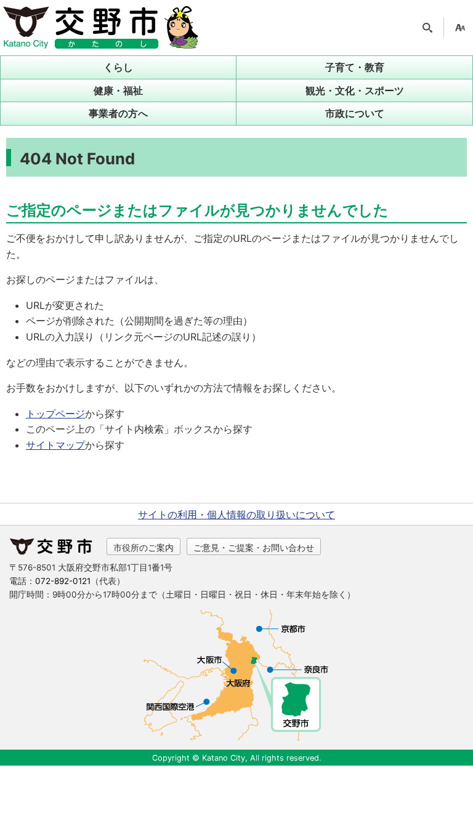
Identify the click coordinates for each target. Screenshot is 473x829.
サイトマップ (55, 445)
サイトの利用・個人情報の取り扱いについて (236, 514)
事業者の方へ (118, 113)
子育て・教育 (354, 67)
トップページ (55, 413)
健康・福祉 (118, 90)
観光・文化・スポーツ (354, 90)
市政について (354, 113)
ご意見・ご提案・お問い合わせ (253, 547)
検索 (427, 28)
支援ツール (460, 28)
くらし (118, 67)
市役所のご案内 (143, 547)
